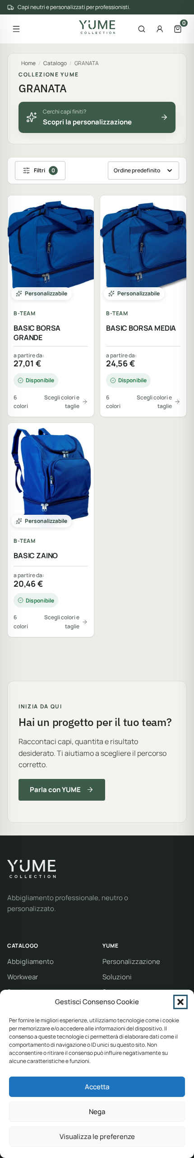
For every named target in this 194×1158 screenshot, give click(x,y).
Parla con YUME (55, 789)
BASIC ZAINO (36, 555)
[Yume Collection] (97, 27)
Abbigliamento (30, 961)
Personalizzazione (131, 961)
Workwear (22, 977)
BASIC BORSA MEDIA (141, 328)
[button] (180, 1001)
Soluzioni (117, 977)
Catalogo (55, 63)
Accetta (97, 1087)
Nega (97, 1111)
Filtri (44, 170)
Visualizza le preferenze (97, 1136)
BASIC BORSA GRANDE (37, 332)
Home (28, 63)
